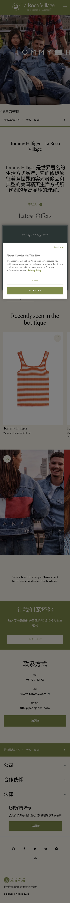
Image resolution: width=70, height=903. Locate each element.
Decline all (59, 247)
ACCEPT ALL (35, 290)
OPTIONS (35, 281)
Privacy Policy (34, 271)
